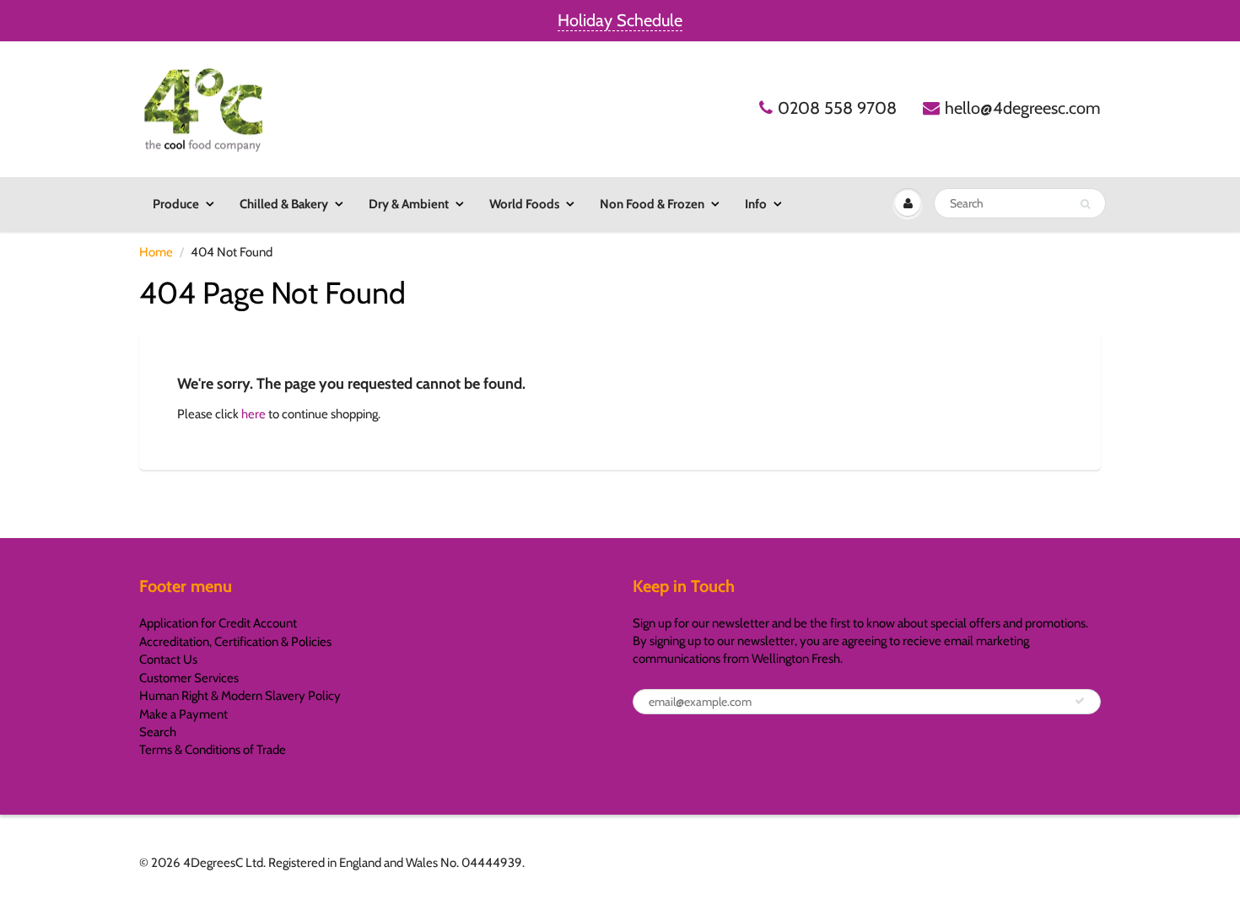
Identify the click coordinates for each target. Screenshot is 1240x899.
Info (756, 204)
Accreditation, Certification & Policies (235, 641)
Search (157, 732)
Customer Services (189, 678)
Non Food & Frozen (652, 204)
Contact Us (168, 659)
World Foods (524, 204)
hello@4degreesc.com (1023, 108)
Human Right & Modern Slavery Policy (240, 695)
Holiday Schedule (620, 20)
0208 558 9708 (837, 108)
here (253, 414)
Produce (176, 204)
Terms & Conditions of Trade (212, 749)
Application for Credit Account (218, 623)
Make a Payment (183, 714)
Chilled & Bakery (284, 204)
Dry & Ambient (409, 204)
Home (156, 252)
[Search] (1085, 204)
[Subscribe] (1080, 700)
